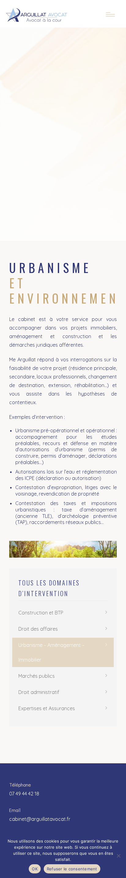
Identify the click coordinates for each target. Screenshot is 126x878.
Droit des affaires (38, 629)
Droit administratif (38, 692)
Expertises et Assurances (46, 708)
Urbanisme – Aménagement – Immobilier (51, 652)
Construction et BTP (40, 613)
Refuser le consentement (72, 868)
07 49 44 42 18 (24, 794)
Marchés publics (36, 676)
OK (35, 868)
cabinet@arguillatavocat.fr (39, 819)
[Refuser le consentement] (118, 856)
